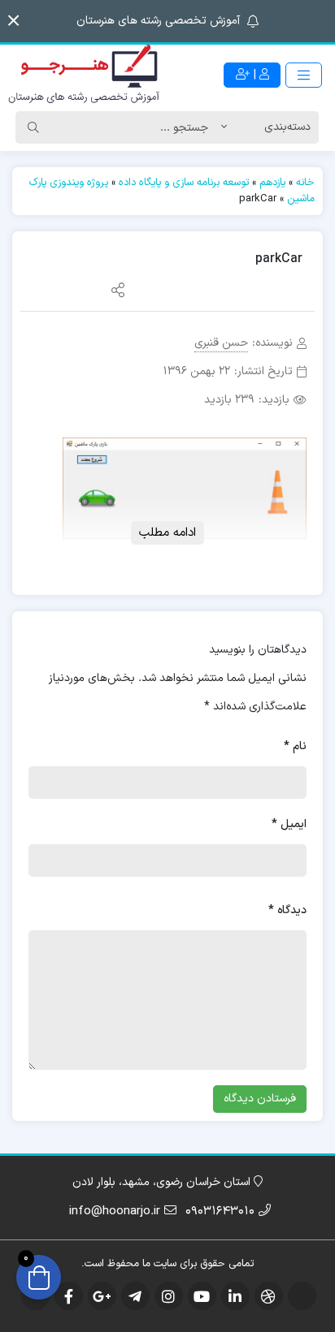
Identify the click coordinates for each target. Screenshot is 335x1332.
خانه (305, 183)
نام (295, 746)
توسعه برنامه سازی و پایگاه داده (184, 183)
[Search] (33, 127)
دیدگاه (287, 910)
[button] (13, 20)
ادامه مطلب (167, 533)
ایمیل (289, 824)
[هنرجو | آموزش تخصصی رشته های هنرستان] (83, 75)
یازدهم (272, 183)
